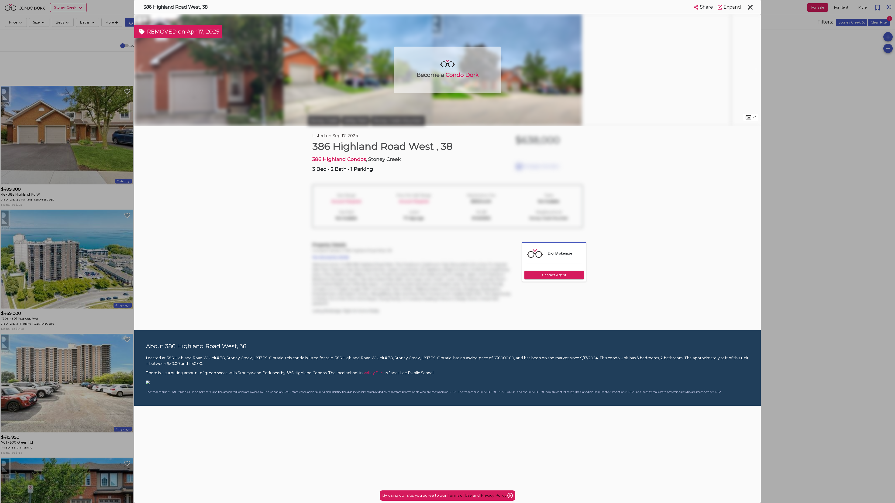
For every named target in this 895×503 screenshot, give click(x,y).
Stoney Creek (324, 120)
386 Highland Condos (339, 159)
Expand (731, 7)
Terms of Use (460, 495)
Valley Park (355, 120)
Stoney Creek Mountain (398, 120)
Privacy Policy (494, 495)
